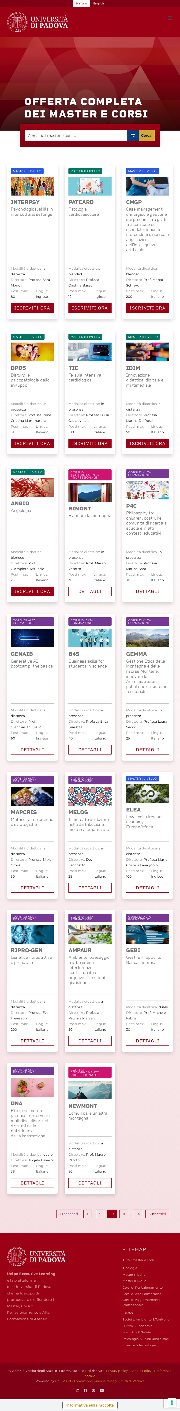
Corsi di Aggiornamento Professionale (141, 1302)
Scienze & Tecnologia (139, 1345)
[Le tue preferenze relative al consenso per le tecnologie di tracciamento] (171, 1402)
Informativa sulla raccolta (90, 1405)
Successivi (157, 1214)
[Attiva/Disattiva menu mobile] (170, 17)
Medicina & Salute (137, 1332)
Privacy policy (117, 1371)
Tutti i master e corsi (138, 1260)
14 (138, 1214)
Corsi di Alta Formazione (142, 1294)
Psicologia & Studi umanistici (146, 1339)
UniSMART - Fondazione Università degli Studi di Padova (99, 1381)
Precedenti (69, 1214)
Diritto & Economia (138, 1326)
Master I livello (134, 1274)
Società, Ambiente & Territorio (146, 1319)
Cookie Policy (141, 1371)
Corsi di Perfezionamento (143, 1287)
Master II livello (134, 1281)
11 (124, 1214)
